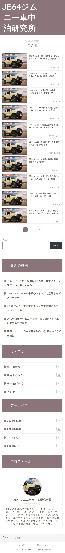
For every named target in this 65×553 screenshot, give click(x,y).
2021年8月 (33, 446)
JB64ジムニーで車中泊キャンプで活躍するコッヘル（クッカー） (34, 308)
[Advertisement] (52, 13)
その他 (33, 391)
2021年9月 (33, 437)
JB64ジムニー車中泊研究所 (20, 17)
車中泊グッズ (33, 383)
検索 (5, 239)
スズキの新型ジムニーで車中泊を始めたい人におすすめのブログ (33, 321)
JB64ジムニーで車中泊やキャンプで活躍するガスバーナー (34, 295)
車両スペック (33, 375)
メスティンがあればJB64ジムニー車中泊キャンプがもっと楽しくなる (34, 283)
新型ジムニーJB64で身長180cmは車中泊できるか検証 (34, 333)
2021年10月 (33, 429)
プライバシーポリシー (20, 545)
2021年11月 (33, 420)
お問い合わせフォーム (45, 545)
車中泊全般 (33, 366)
